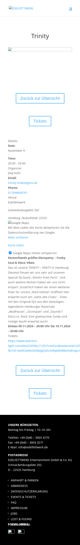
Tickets (40, 121)
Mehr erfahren (18, 237)
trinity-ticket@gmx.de (22, 183)
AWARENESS (19, 486)
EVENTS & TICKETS (23, 497)
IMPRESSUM (19, 508)
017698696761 (18, 193)
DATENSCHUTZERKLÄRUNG (29, 491)
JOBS (14, 513)
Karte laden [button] (16, 245)
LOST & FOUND (21, 519)
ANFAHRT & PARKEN (25, 480)
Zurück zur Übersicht (40, 98)
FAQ (13, 502)
